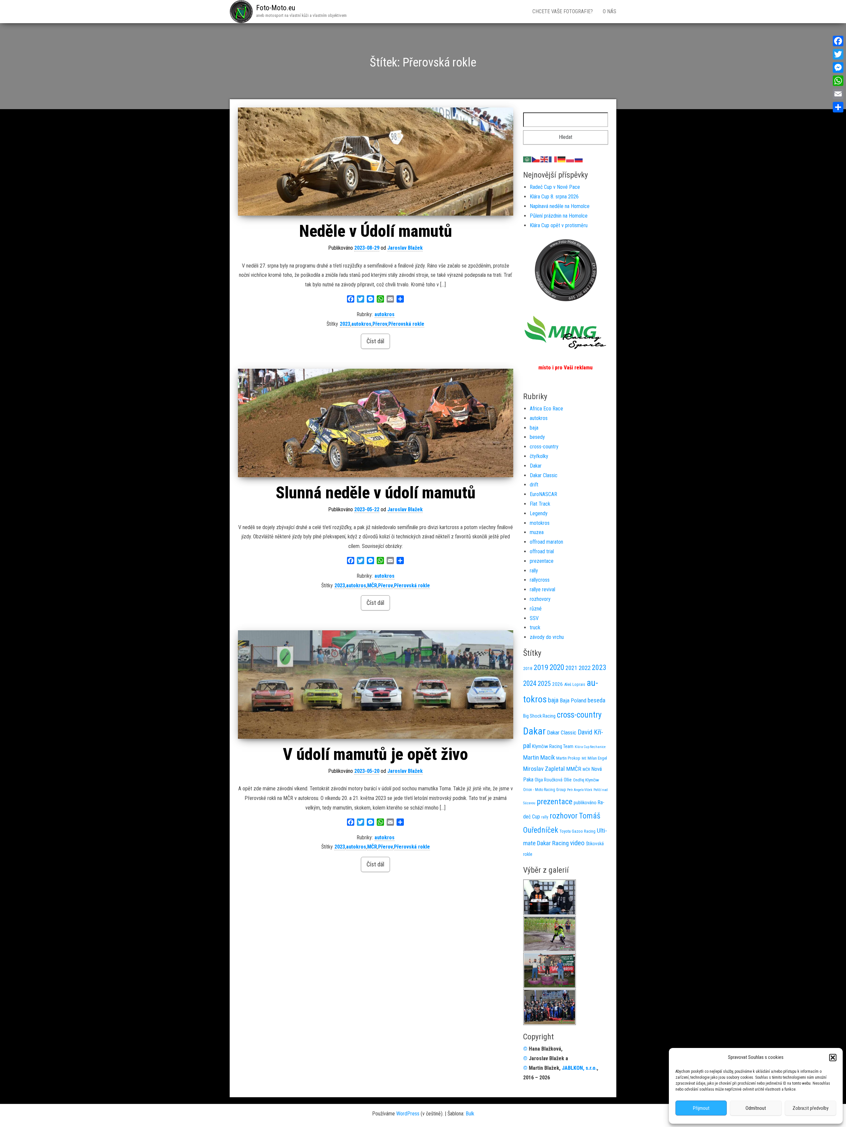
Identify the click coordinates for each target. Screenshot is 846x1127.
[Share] (838, 107)
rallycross (540, 580)
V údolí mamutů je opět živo (375, 754)
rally (534, 570)
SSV (534, 618)
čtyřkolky (539, 456)
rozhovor (564, 815)
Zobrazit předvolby (810, 1108)
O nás (609, 11)
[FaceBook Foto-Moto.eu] (565, 269)
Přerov (379, 324)
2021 (571, 667)
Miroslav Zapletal (544, 768)
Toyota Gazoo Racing (577, 831)
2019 (541, 667)
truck (535, 627)
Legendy (539, 513)
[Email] (838, 94)
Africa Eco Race (546, 408)
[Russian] (579, 159)
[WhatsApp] (838, 80)
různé (536, 608)
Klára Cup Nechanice (590, 747)
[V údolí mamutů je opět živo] (375, 684)
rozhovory (540, 599)
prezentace (542, 561)
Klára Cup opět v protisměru (559, 225)
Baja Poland (573, 700)
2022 (585, 668)
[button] (832, 1057)
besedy (537, 437)
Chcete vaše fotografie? (562, 11)
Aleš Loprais (574, 684)
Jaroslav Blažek (405, 248)
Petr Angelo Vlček (579, 790)
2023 (345, 324)
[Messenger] (838, 67)
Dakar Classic (544, 475)
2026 (557, 684)
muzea (537, 532)
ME (584, 758)
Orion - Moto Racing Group (544, 789)
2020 (557, 667)
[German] (562, 159)
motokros (540, 523)
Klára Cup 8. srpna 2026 (554, 196)
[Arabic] (527, 159)
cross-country (544, 446)
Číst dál (375, 341)
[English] (544, 159)
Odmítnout (756, 1108)
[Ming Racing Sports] (565, 332)
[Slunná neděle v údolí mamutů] (375, 423)
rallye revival (542, 589)
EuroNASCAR (543, 494)
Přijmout (701, 1108)
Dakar (536, 466)
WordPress (407, 1113)
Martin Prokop (568, 758)
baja (534, 428)
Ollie (568, 779)
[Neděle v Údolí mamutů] (375, 161)
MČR (372, 585)
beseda (596, 700)
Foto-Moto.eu (275, 8)
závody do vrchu (547, 637)
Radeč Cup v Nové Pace (555, 187)
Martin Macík (539, 757)
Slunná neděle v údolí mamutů (376, 492)
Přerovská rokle (406, 324)
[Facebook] (838, 41)
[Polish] (570, 159)
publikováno (585, 803)
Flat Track (540, 504)
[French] (553, 159)
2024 (529, 683)
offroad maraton (546, 542)
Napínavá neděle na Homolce (560, 206)
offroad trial (542, 551)
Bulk (470, 1113)
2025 (544, 684)
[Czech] (536, 159)
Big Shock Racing (539, 716)
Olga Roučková (548, 779)
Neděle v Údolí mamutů (375, 231)
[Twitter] (838, 54)
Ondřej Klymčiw (586, 779)
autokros (384, 314)
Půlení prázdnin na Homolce (559, 216)
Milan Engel (597, 758)
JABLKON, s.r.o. (579, 1068)
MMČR (573, 769)
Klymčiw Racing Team (552, 746)
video (577, 843)
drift (534, 484)
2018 (527, 668)
